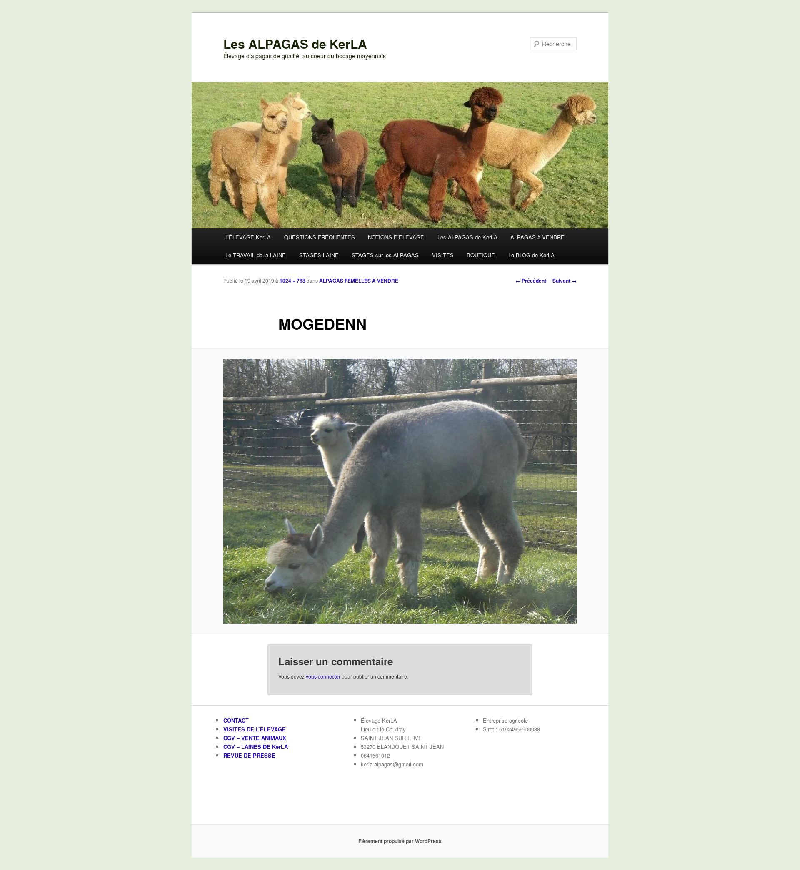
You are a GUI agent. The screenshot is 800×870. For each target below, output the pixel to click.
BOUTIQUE (481, 255)
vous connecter (323, 676)
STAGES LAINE (319, 255)
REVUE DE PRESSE (249, 755)
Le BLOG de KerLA (531, 255)
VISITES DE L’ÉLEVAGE (254, 729)
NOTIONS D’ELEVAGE (396, 237)
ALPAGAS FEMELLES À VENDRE (358, 280)
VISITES (443, 255)
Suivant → (564, 280)
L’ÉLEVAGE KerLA (248, 237)
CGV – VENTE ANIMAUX (254, 738)
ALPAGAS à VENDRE (537, 237)
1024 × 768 (292, 280)
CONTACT (236, 720)
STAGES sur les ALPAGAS (385, 255)
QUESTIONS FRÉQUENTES (319, 237)
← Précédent (530, 280)
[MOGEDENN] (400, 491)
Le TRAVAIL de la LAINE (255, 255)
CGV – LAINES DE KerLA (255, 747)
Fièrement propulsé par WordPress (400, 841)
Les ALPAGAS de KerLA (295, 43)
